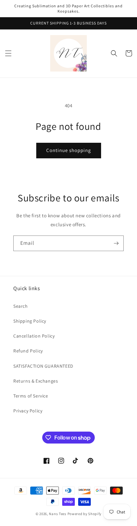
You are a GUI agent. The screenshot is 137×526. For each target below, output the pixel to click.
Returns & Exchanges (35, 381)
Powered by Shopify (85, 513)
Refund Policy (28, 351)
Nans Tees (57, 513)
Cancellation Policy (34, 336)
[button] (8, 53)
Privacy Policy (27, 411)
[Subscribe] (116, 243)
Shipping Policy (29, 321)
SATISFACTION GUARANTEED (43, 366)
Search (20, 306)
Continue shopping (68, 150)
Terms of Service (30, 396)
